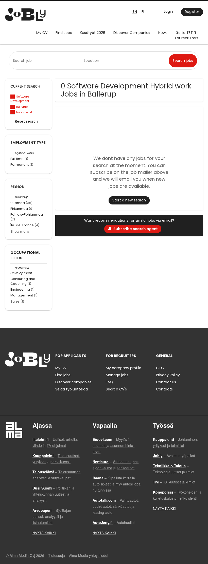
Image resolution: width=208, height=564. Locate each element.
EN (134, 12)
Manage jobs (117, 375)
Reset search (26, 121)
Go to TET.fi (186, 32)
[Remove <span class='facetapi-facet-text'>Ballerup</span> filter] (12, 107)
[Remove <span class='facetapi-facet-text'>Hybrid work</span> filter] (12, 112)
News (162, 32)
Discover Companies (131, 32)
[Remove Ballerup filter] (12, 197)
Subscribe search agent (135, 229)
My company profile (123, 367)
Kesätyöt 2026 (92, 32)
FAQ (109, 382)
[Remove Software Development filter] (12, 268)
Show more (19, 231)
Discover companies (73, 382)
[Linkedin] (25, 377)
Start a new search (129, 200)
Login (168, 11)
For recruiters (186, 38)
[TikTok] (34, 377)
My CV (41, 32)
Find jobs (63, 375)
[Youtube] (41, 377)
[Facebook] (8, 377)
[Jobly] (25, 14)
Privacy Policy (168, 375)
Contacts (164, 389)
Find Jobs (64, 32)
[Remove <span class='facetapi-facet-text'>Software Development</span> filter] (12, 97)
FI (143, 11)
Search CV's (116, 389)
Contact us (166, 382)
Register (192, 11)
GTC (160, 367)
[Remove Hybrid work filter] (12, 153)
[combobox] (46, 61)
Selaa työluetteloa (71, 389)
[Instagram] (17, 377)
